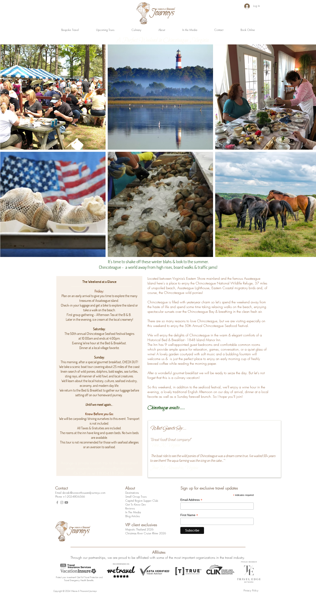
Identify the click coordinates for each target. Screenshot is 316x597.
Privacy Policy (251, 590)
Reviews (130, 508)
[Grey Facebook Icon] (57, 502)
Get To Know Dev (135, 504)
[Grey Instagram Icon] (62, 502)
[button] (70, 30)
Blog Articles (132, 516)
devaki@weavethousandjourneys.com (83, 493)
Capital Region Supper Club (141, 501)
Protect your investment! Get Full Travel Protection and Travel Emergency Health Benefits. (79, 579)
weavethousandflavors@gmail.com (105, 468)
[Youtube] (66, 502)
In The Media (133, 512)
